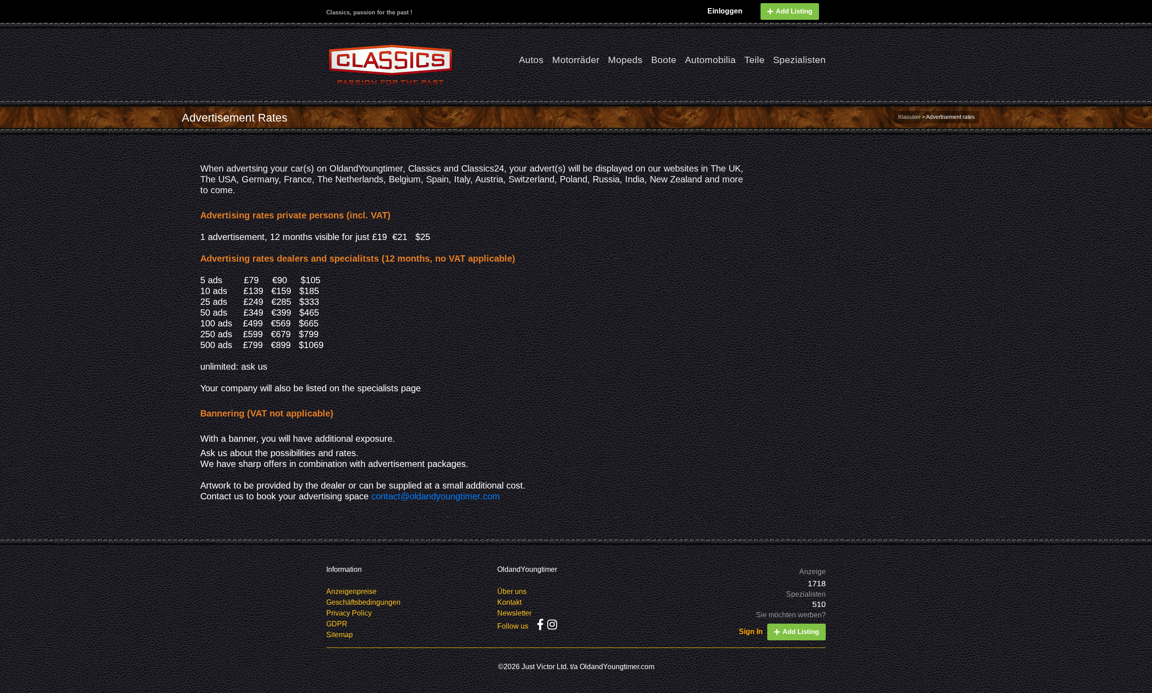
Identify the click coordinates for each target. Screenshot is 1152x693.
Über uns (511, 591)
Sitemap (339, 635)
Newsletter (514, 613)
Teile (754, 59)
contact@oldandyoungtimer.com (435, 496)
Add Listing (794, 11)
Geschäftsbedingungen (363, 602)
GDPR (336, 624)
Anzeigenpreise (351, 591)
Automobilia (710, 59)
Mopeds (625, 59)
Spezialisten (799, 59)
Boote (663, 59)
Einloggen (724, 11)
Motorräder (575, 59)
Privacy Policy (349, 613)
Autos (531, 59)
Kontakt (509, 602)
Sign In (751, 631)
